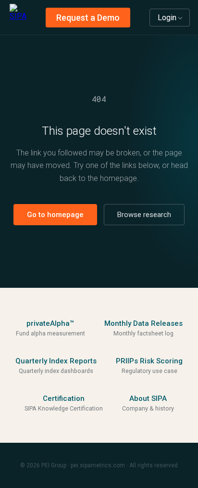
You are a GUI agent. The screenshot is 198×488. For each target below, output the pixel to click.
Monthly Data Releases (143, 323)
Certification (64, 398)
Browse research (144, 214)
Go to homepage (55, 214)
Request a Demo (88, 18)
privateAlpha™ (50, 323)
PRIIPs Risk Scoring (149, 361)
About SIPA (148, 398)
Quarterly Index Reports (56, 361)
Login (167, 17)
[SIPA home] (18, 17)
